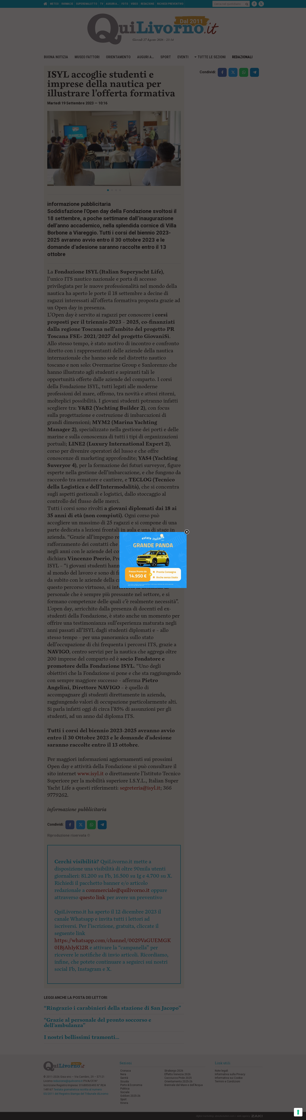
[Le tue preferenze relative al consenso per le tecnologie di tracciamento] (298, 1112)
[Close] (187, 532)
